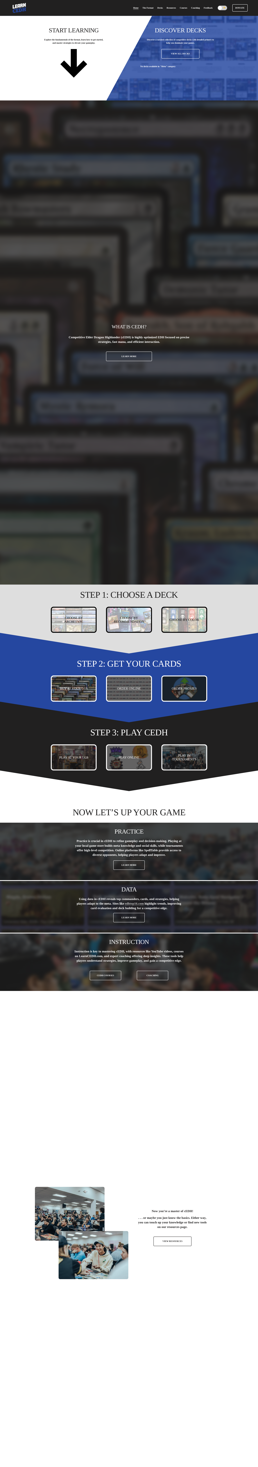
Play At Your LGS (73, 757)
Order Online (129, 688)
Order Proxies (184, 688)
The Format (147, 8)
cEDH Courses (105, 975)
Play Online (129, 757)
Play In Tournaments (184, 757)
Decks (160, 8)
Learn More (129, 865)
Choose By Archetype (73, 619)
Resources (171, 8)
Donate (240, 8)
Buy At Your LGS (74, 688)
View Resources (172, 1241)
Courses (183, 8)
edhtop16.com (134, 903)
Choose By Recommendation (129, 619)
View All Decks (180, 54)
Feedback (208, 8)
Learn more (129, 356)
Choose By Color (184, 620)
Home (136, 8)
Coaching (195, 8)
